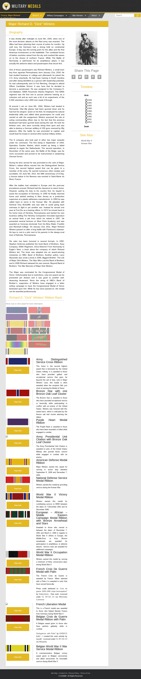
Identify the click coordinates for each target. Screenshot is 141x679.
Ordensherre (44, 594)
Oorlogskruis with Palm (45, 633)
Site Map (54, 673)
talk (38, 636)
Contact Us (63, 673)
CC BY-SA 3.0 (48, 597)
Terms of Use (85, 673)
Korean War (86, 143)
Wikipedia (43, 642)
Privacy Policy (74, 673)
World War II (86, 141)
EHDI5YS (63, 633)
